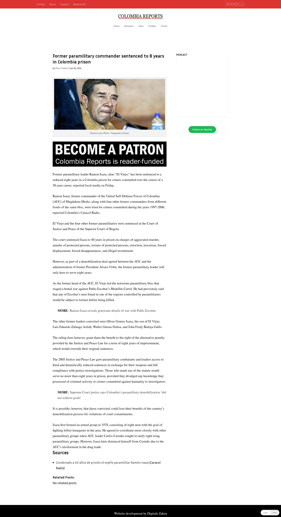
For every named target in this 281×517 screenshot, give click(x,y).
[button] (270, 512)
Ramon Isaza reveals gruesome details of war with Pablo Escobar (113, 310)
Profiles (152, 26)
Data (141, 26)
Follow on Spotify (202, 129)
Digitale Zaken (157, 513)
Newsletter (79, 4)
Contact (40, 4)
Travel (164, 26)
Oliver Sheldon (61, 68)
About (52, 4)
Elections (129, 26)
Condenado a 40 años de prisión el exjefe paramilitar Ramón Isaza (102, 462)
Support (64, 4)
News (117, 26)
